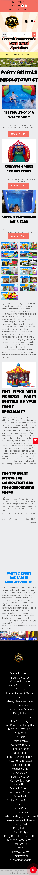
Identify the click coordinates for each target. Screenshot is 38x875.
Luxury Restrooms (20, 764)
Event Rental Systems (20, 873)
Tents (20, 697)
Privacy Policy (20, 852)
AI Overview (20, 772)
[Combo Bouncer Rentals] (28, 246)
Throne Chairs (20, 808)
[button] (3, 62)
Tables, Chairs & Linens (20, 800)
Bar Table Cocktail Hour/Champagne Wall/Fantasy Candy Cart (20, 721)
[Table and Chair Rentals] (9, 271)
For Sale (20, 737)
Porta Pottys (20, 741)
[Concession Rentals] (28, 271)
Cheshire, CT (6, 519)
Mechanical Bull (20, 768)
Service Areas (17, 55)
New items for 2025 (20, 745)
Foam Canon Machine (20, 756)
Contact (26, 9)
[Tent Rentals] (28, 263)
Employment (20, 855)
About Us (12, 9)
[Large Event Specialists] (19, 62)
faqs (20, 848)
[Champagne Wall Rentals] (9, 288)
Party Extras (20, 713)
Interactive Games (20, 792)
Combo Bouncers (20, 681)
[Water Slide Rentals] (9, 254)
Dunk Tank (20, 796)
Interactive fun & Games (20, 693)
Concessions (20, 705)
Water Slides (20, 784)
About (28, 55)
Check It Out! (18, 133)
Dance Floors (20, 752)
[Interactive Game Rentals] (19, 151)
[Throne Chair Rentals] (9, 279)
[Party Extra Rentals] (28, 288)
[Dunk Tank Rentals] (19, 202)
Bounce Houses (20, 677)
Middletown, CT (18, 520)
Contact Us (20, 844)
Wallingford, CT (18, 514)
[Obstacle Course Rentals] (28, 254)
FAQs (19, 9)
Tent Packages (20, 748)
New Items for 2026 (20, 760)
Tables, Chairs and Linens (20, 701)
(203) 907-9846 (20, 2)
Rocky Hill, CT (30, 519)
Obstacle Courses (20, 673)
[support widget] (33, 869)
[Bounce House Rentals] (9, 246)
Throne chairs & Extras (20, 709)
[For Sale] (9, 296)
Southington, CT (6, 514)
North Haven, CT (30, 514)
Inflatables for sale (20, 859)
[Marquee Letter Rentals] (28, 279)
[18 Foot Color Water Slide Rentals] (19, 97)
